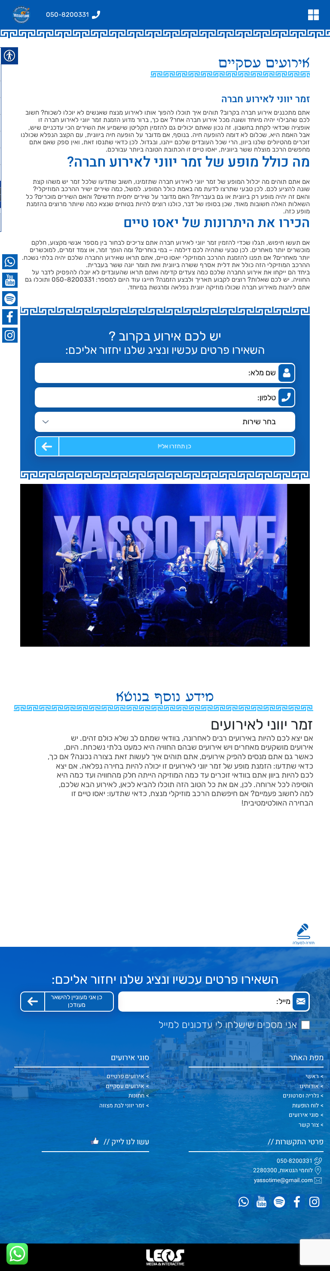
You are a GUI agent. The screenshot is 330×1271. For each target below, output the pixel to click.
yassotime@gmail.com (283, 1180)
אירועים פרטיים (125, 1076)
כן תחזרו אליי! (174, 446)
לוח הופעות (305, 1105)
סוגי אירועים (304, 1115)
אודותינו (309, 1086)
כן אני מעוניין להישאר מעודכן (76, 1001)
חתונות (136, 1096)
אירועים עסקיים (125, 1086)
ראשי (312, 1076)
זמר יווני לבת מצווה (121, 1105)
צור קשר (309, 1125)
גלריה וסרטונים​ (301, 1096)
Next (35, 761)
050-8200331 (295, 1161)
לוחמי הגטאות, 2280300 (283, 1170)
